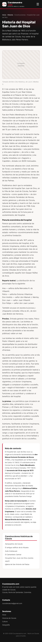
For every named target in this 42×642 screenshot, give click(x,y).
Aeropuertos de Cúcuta (14, 544)
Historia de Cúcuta (9, 618)
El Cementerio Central (13, 555)
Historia (10, 15)
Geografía (6, 625)
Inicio (4, 15)
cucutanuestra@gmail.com (12, 603)
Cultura (5, 621)
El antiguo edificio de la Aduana (16, 547)
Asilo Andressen (11, 551)
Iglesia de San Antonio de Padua (17, 564)
